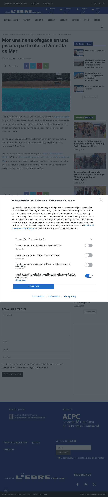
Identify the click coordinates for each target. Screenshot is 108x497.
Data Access (54, 296)
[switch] (89, 245)
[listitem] (54, 239)
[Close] (102, 201)
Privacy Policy (70, 296)
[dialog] (54, 248)
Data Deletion (38, 296)
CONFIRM (34, 286)
